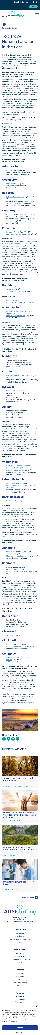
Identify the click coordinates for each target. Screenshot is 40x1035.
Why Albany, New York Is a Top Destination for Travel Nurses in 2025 (20, 848)
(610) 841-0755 (21, 919)
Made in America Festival (15, 316)
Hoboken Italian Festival (15, 197)
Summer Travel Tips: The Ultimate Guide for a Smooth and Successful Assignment (19, 815)
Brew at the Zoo (12, 470)
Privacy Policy (20, 1032)
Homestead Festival (13, 234)
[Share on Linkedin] (13, 739)
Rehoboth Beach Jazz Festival (17, 485)
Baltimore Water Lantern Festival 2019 (20, 571)
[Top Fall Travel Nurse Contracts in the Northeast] (20, 766)
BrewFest (10, 289)
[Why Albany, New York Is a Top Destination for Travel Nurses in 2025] (20, 835)
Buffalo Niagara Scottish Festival (18, 375)
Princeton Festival (13, 232)
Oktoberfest (10, 216)
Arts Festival (10, 635)
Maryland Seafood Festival (16, 556)
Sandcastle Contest (13, 483)
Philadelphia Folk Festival (15, 311)
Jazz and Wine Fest (13, 291)
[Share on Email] (17, 739)
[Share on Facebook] (4, 739)
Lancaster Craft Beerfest (15, 302)
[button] (37, 1006)
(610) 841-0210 (22, 917)
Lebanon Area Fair (13, 300)
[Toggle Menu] (37, 14)
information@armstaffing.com (22, 921)
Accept (20, 1028)
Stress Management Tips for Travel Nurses (19, 883)
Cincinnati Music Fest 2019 (16, 646)
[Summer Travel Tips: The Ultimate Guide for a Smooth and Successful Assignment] (20, 800)
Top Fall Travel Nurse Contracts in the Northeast (18, 779)
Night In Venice (11, 184)
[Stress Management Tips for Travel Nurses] (20, 869)
